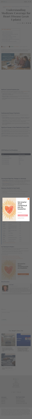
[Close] (28, 199)
